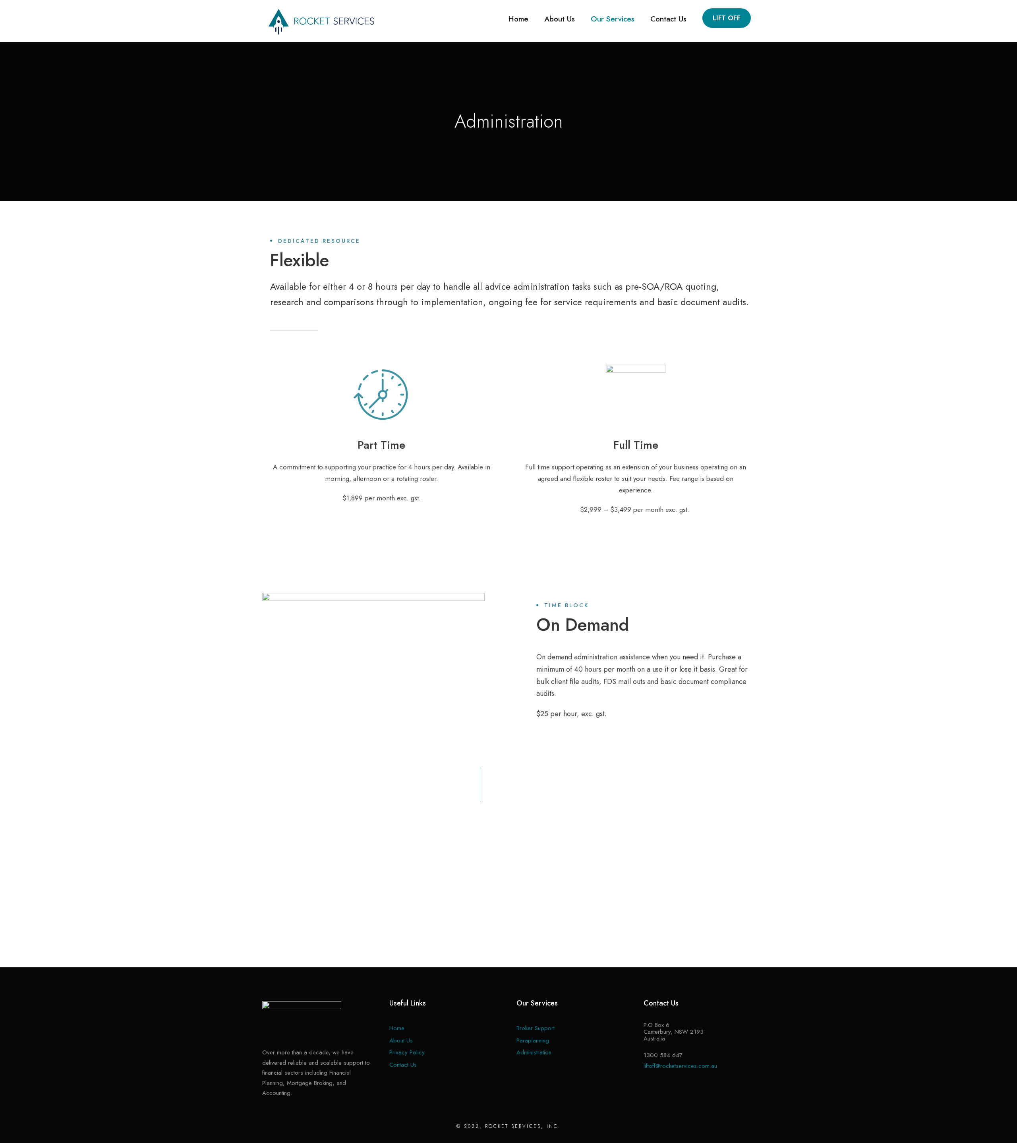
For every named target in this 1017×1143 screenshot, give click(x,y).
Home (518, 19)
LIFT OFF (727, 18)
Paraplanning (532, 1040)
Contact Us (668, 19)
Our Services (612, 19)
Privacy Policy (407, 1052)
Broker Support (535, 1028)
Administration (533, 1052)
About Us (559, 19)
